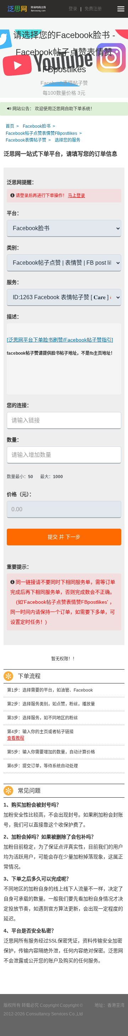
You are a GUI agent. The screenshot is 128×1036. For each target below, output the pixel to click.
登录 (73, 8)
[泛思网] (26, 9)
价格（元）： (20, 494)
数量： (14, 440)
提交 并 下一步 (64, 537)
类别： (14, 247)
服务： (14, 282)
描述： (14, 316)
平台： (14, 213)
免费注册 (93, 8)
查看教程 (15, 738)
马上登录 (76, 195)
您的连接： (19, 405)
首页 (10, 126)
